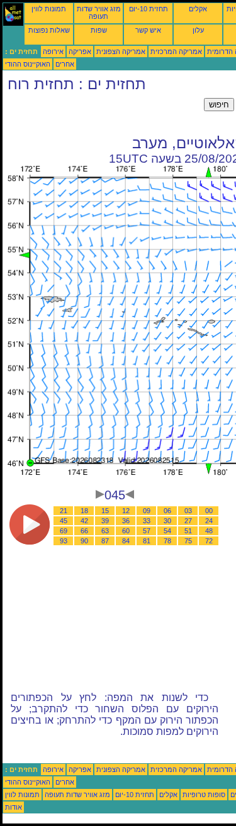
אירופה (53, 51)
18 (84, 510)
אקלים (198, 9)
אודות (13, 807)
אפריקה (80, 51)
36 (126, 520)
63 (105, 531)
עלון (198, 30)
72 (209, 541)
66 (84, 531)
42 (84, 520)
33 (146, 520)
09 (146, 510)
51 (188, 531)
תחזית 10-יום (148, 9)
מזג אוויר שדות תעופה (99, 12)
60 (126, 531)
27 (188, 520)
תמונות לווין (48, 9)
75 (188, 541)
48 (209, 531)
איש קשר (148, 30)
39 (105, 520)
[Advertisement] (103, 113)
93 (63, 541)
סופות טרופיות (204, 794)
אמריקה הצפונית (120, 51)
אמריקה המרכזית (176, 51)
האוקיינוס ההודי (27, 64)
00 (209, 510)
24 (209, 520)
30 (167, 520)
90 (84, 541)
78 (167, 541)
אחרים (64, 64)
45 (63, 520)
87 (105, 541)
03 (188, 510)
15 (105, 510)
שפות (99, 30)
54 (167, 531)
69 (63, 531)
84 (126, 541)
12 (126, 510)
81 (146, 541)
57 (146, 531)
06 (167, 510)
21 (63, 510)
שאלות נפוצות (49, 30)
